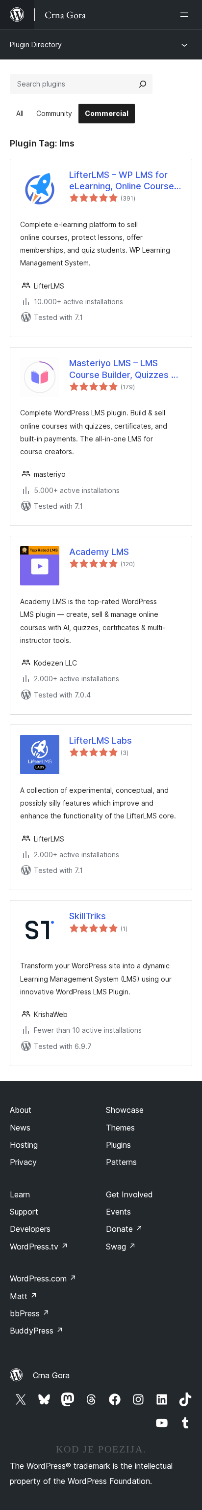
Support (24, 1212)
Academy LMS (99, 552)
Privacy (23, 1162)
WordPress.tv (39, 1246)
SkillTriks (87, 916)
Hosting (24, 1145)
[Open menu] (186, 14)
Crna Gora (51, 1375)
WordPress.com (43, 1278)
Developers (30, 1229)
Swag (121, 1246)
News (20, 1127)
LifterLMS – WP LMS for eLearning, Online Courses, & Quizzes (125, 181)
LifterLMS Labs (100, 740)
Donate (124, 1229)
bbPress (30, 1313)
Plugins (118, 1145)
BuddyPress (36, 1331)
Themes (120, 1127)
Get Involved (129, 1194)
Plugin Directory (36, 44)
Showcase (125, 1110)
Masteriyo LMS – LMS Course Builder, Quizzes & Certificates (123, 369)
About (20, 1110)
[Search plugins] (142, 84)
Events (118, 1212)
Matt (23, 1296)
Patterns (121, 1162)
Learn (20, 1194)
